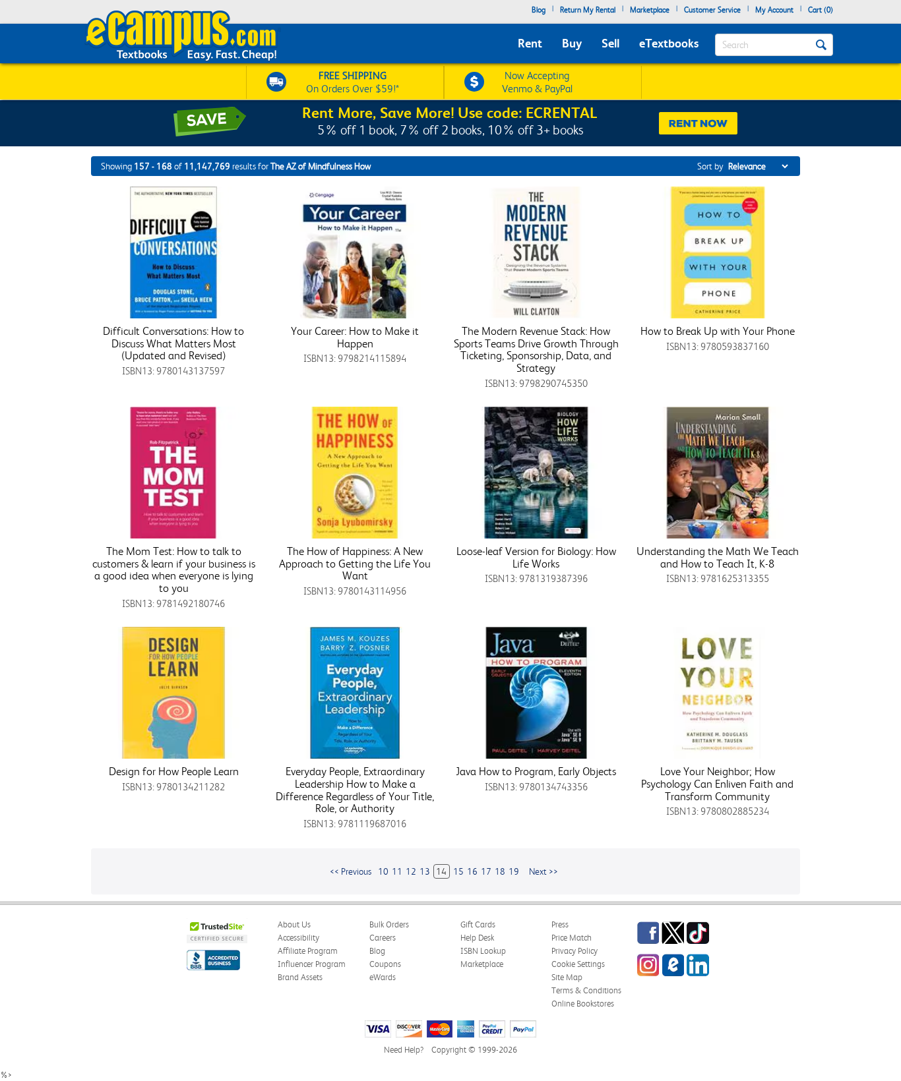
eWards (382, 977)
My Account (774, 10)
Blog (538, 10)
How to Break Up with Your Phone (717, 330)
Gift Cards (477, 924)
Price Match (571, 938)
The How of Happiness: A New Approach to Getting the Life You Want (355, 563)
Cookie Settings (578, 964)
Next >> (543, 871)
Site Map (566, 977)
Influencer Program (312, 964)
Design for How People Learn (174, 771)
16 (472, 871)
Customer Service (712, 10)
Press (560, 924)
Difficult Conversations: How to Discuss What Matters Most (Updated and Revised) (173, 343)
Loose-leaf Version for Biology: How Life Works (536, 557)
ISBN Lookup (483, 951)
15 (458, 871)
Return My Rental (587, 10)
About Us (294, 924)
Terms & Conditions (586, 990)
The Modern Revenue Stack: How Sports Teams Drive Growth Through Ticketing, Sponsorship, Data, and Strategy (536, 349)
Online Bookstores (582, 1003)
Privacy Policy (574, 951)
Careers (382, 938)
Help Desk (477, 938)
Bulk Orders (389, 924)
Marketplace (649, 10)
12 (411, 871)
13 (424, 871)
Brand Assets (300, 977)
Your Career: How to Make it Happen (355, 337)
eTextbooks (669, 43)
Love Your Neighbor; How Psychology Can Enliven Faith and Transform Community (717, 783)
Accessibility (298, 938)
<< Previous (350, 871)
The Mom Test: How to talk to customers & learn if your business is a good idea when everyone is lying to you (173, 569)
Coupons (385, 964)
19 (514, 871)
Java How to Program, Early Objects (536, 771)
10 (383, 871)
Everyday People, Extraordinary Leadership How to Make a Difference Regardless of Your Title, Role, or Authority (355, 790)
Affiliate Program (308, 951)
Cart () (820, 10)
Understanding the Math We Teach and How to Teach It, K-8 (718, 557)
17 (486, 871)
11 (397, 871)
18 (500, 871)
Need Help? (403, 1050)
